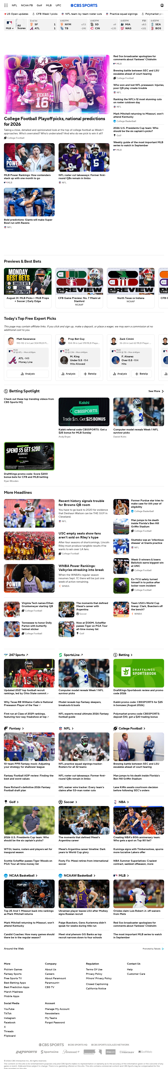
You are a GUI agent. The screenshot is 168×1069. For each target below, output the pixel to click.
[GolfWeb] (145, 1052)
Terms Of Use (94, 969)
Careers (49, 974)
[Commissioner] (93, 1050)
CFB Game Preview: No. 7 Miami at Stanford (79, 288)
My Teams (51, 1018)
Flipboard (10, 1035)
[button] (6, 5)
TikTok (7, 1013)
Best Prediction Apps (16, 987)
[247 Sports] (26, 1051)
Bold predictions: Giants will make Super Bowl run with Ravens (29, 208)
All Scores (21, 25)
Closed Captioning (97, 984)
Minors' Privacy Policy (99, 978)
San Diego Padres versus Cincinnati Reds (103, 25)
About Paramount (55, 978)
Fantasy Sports (12, 974)
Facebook (9, 1022)
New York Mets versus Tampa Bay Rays (73, 25)
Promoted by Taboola (151, 949)
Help (130, 969)
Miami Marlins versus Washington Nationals (133, 25)
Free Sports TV (13, 978)
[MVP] (111, 1050)
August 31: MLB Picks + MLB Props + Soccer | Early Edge (28, 288)
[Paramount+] (71, 1051)
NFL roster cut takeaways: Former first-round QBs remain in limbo (84, 163)
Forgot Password (55, 1022)
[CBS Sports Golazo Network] (110, 1044)
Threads (8, 1031)
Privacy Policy (94, 974)
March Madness (13, 991)
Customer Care (136, 974)
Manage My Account (57, 1009)
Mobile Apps (11, 996)
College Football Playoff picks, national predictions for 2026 (56, 97)
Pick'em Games (13, 969)
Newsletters (52, 1013)
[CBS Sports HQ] (77, 1044)
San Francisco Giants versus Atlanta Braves (43, 25)
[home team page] (13, 357)
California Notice (96, 988)
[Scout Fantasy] (127, 1051)
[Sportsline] (50, 1051)
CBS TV (49, 987)
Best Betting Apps (15, 982)
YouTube (9, 1009)
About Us (50, 969)
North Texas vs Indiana (131, 288)
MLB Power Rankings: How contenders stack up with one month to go (29, 163)
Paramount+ (52, 982)
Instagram (10, 1018)
